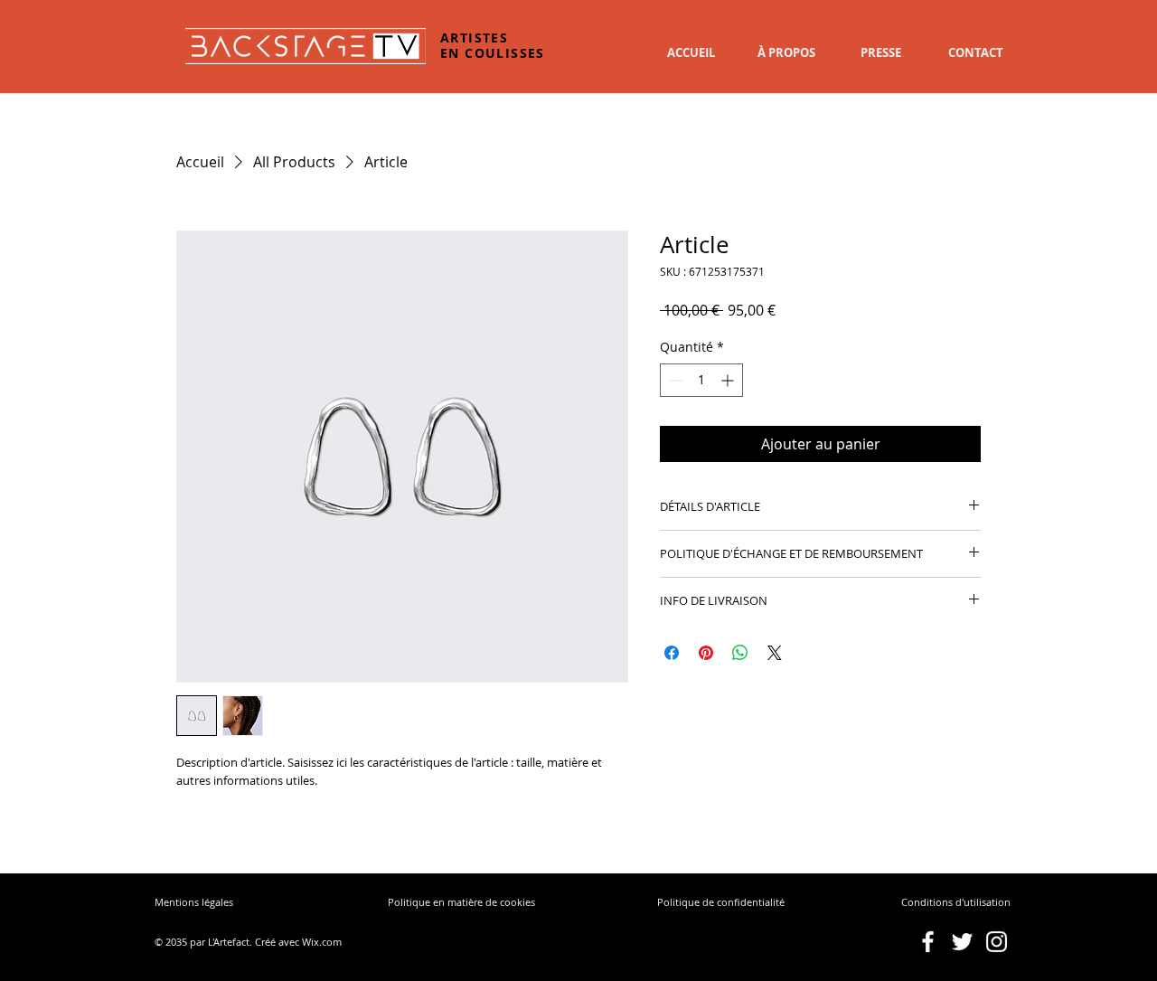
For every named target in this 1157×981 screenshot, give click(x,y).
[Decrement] (674, 380)
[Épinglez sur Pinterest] (706, 653)
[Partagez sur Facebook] (671, 653)
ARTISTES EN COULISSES (492, 45)
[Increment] (729, 380)
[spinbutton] (701, 380)
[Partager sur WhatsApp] (740, 653)
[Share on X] (774, 653)
